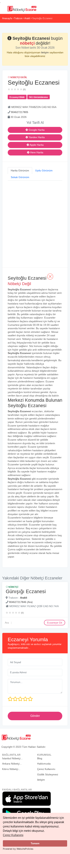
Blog (39, 758)
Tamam (35, 843)
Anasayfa (7, 18)
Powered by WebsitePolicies (18, 848)
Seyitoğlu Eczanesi (42, 18)
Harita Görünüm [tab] (20, 170)
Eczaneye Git (54, 622)
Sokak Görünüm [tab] (20, 177)
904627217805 (19, 112)
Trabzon (18, 18)
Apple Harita (36, 144)
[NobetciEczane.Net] (21, 8)
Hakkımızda (44, 763)
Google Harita (36, 129)
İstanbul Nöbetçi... (12, 758)
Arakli (27, 18)
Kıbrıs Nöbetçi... (11, 769)
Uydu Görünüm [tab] (44, 170)
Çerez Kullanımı (13, 835)
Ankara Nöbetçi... (12, 763)
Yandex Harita (36, 137)
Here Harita (36, 152)
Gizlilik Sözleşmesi (47, 774)
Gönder (35, 715)
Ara (7, 622)
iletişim (45, 52)
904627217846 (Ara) (21, 602)
